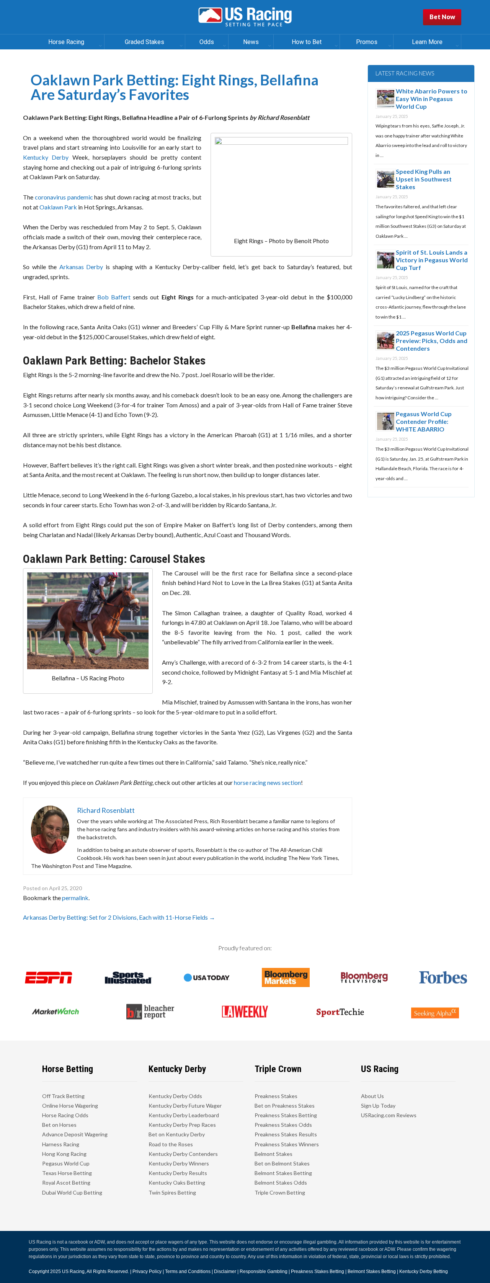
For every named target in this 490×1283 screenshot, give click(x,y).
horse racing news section (267, 782)
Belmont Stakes (273, 1154)
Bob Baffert (114, 297)
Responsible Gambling (263, 1271)
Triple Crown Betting (280, 1192)
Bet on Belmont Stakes (282, 1163)
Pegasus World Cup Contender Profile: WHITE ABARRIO (424, 421)
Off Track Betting (63, 1096)
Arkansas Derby (81, 266)
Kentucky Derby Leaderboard (184, 1115)
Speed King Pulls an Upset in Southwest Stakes (424, 179)
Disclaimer (225, 1271)
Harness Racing (60, 1144)
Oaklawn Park (58, 207)
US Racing (73, 1271)
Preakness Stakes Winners (287, 1144)
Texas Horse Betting (67, 1173)
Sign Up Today (378, 1105)
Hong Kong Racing (64, 1154)
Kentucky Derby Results (178, 1173)
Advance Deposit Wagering (75, 1134)
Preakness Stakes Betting (286, 1115)
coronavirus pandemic (64, 197)
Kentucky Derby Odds (175, 1096)
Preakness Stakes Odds (283, 1124)
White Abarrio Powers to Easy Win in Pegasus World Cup (431, 98)
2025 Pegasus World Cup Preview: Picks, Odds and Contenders (431, 340)
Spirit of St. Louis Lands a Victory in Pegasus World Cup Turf (432, 259)
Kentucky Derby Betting (423, 1271)
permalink (75, 897)
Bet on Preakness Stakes (285, 1105)
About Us (372, 1096)
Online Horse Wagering (70, 1105)
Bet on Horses (59, 1124)
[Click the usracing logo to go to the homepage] (245, 17)
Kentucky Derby (46, 157)
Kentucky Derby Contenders (183, 1154)
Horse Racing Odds (65, 1115)
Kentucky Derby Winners (179, 1163)
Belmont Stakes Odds (281, 1182)
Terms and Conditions (188, 1271)
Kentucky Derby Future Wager (185, 1105)
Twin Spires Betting (172, 1192)
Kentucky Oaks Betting (177, 1182)
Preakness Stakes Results (286, 1134)
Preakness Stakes (276, 1096)
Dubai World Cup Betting (72, 1192)
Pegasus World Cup (66, 1163)
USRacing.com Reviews (388, 1115)
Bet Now (442, 16)
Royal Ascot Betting (66, 1182)
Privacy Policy (147, 1271)
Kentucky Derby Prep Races (182, 1124)
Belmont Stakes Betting (283, 1173)
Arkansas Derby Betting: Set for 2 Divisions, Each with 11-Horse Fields (119, 917)
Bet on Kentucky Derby (177, 1134)
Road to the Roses (171, 1144)
